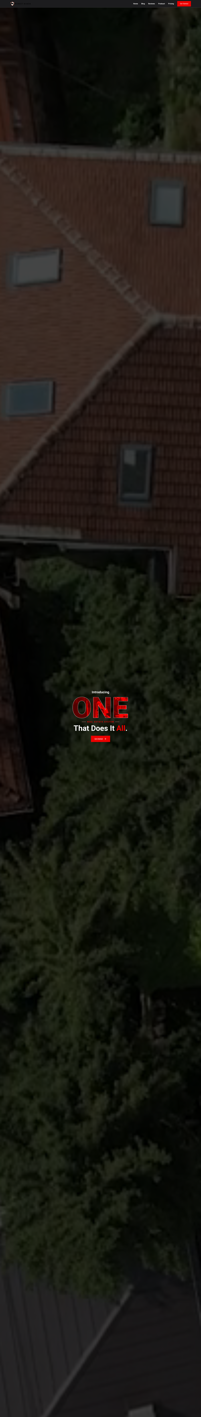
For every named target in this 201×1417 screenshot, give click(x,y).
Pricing (171, 4)
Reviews (151, 4)
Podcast (161, 4)
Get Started (184, 4)
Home (135, 4)
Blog (143, 4)
